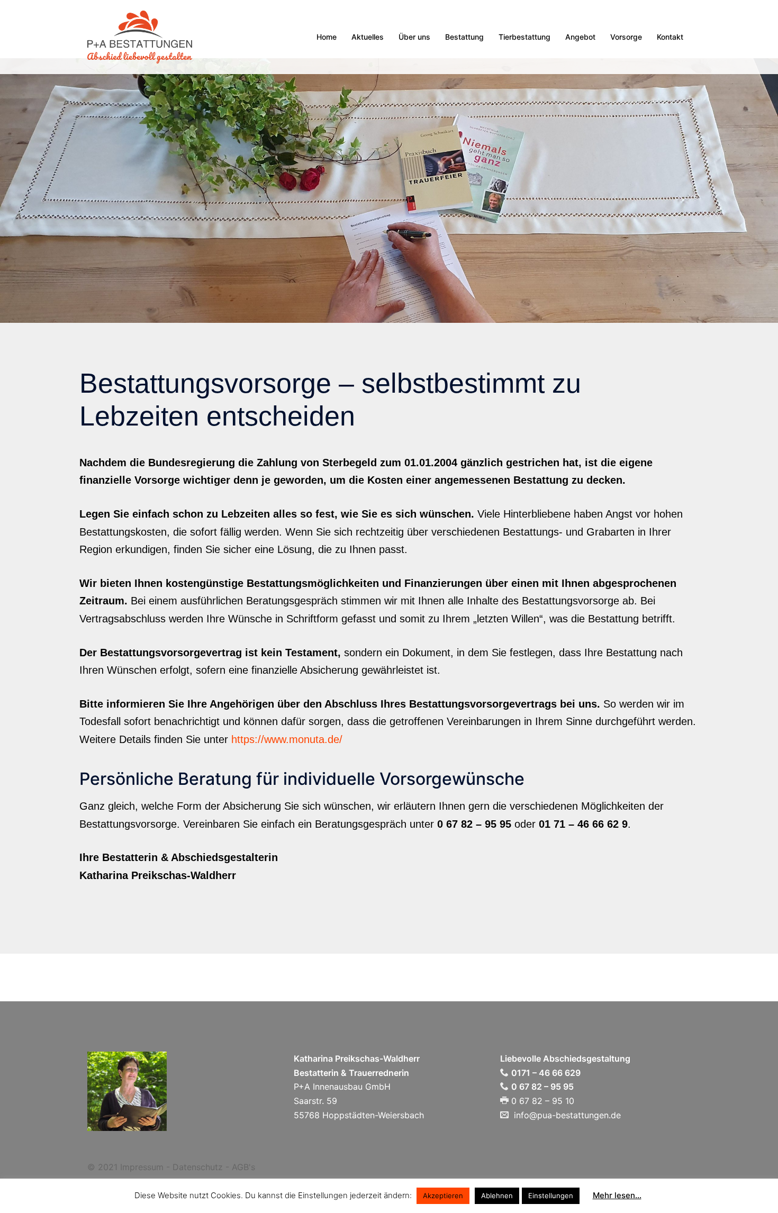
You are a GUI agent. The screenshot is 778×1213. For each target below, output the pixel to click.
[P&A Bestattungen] (139, 36)
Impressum (142, 1167)
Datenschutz (198, 1167)
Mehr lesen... (617, 1195)
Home (326, 36)
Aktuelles (367, 36)
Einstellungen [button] (550, 1195)
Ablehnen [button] (497, 1195)
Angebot (580, 36)
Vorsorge (626, 36)
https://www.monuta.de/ (286, 739)
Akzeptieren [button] (443, 1195)
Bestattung (464, 36)
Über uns (414, 36)
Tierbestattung (524, 36)
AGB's (243, 1167)
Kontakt (670, 36)
